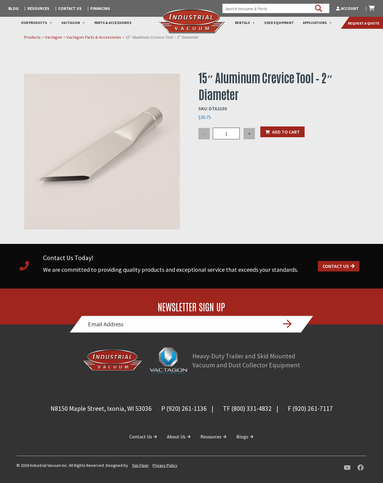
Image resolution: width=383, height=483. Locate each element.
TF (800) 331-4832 (247, 408)
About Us (176, 437)
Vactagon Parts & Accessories (93, 37)
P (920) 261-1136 (184, 408)
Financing (100, 8)
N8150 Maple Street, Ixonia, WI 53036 (101, 408)
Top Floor (140, 465)
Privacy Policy (165, 465)
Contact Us (70, 8)
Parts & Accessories (112, 22)
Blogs (242, 437)
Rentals (242, 22)
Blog (13, 8)
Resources (38, 8)
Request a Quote (363, 23)
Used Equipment (279, 22)
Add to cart (286, 132)
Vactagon (70, 22)
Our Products (34, 22)
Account (350, 8)
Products (32, 37)
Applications (315, 22)
